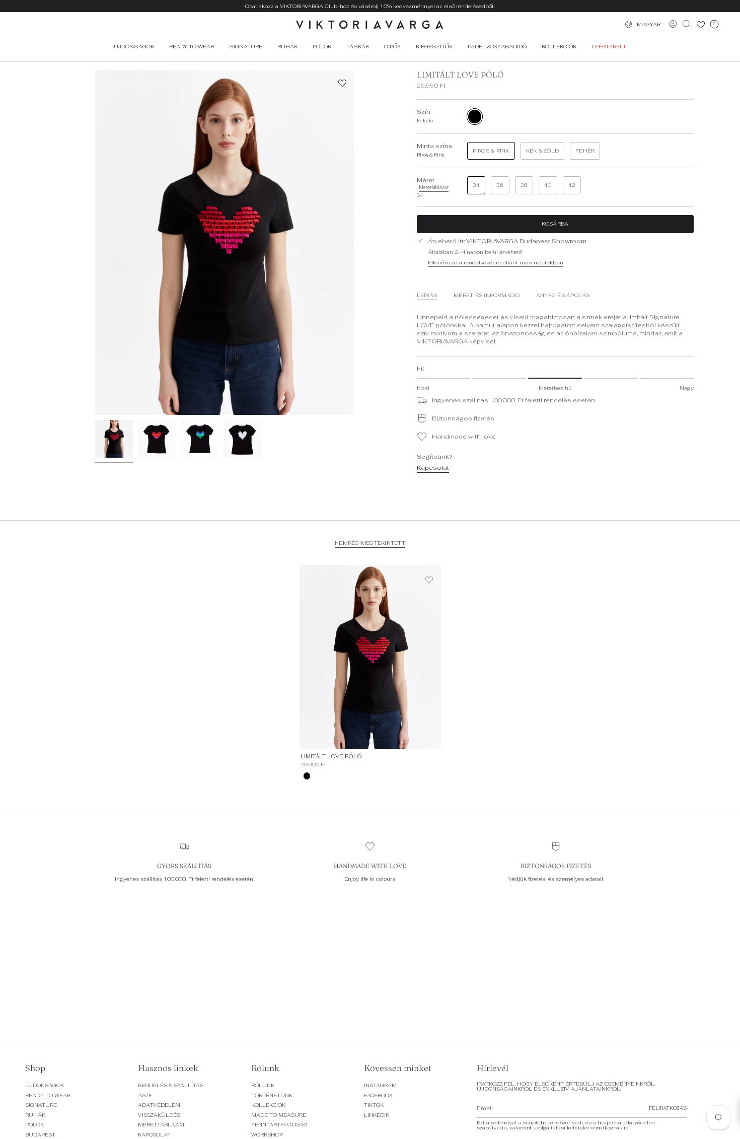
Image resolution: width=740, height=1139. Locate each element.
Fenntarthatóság (279, 1124)
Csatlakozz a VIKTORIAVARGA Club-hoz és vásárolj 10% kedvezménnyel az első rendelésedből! (370, 6)
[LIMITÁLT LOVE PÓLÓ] (370, 657)
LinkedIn (377, 1115)
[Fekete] (307, 775)
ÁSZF (145, 1095)
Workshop (267, 1134)
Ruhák (35, 1115)
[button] (191, 46)
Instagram (380, 1085)
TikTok (374, 1105)
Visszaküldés (159, 1115)
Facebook (378, 1095)
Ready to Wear (47, 1095)
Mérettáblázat (161, 1124)
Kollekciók (268, 1105)
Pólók (34, 1124)
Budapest (40, 1134)
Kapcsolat (433, 468)
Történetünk (271, 1095)
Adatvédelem (159, 1105)
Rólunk (262, 1085)
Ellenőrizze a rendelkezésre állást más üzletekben (495, 262)
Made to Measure (278, 1115)
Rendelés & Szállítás (170, 1085)
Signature (41, 1105)
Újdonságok (44, 1085)
